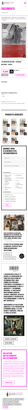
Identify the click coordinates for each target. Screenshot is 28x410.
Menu (25, 2)
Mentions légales (18, 404)
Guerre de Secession (12, 103)
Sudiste (23, 103)
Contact (5, 401)
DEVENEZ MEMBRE (8, 343)
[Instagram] (7, 75)
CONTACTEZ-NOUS (7, 254)
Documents (21, 17)
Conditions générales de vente (8, 404)
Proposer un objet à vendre (18, 399)
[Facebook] (5, 75)
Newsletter (5, 399)
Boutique (14, 17)
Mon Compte (10, 401)
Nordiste (19, 103)
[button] (14, 40)
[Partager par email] (2, 75)
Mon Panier (16, 401)
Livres (14, 101)
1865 (5, 103)
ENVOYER (7, 205)
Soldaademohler (5, 17)
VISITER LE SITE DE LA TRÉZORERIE (9, 258)
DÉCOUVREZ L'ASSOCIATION (10, 339)
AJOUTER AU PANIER (20, 75)
